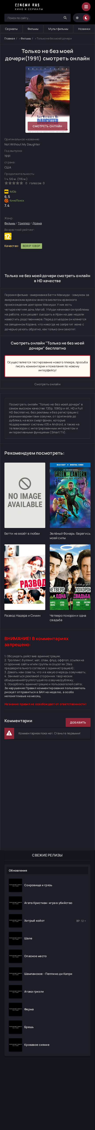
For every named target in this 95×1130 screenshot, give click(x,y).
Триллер (24, 223)
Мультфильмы (58, 29)
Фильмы (33, 29)
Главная (9, 38)
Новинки (84, 29)
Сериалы (11, 29)
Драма (37, 223)
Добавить (78, 722)
